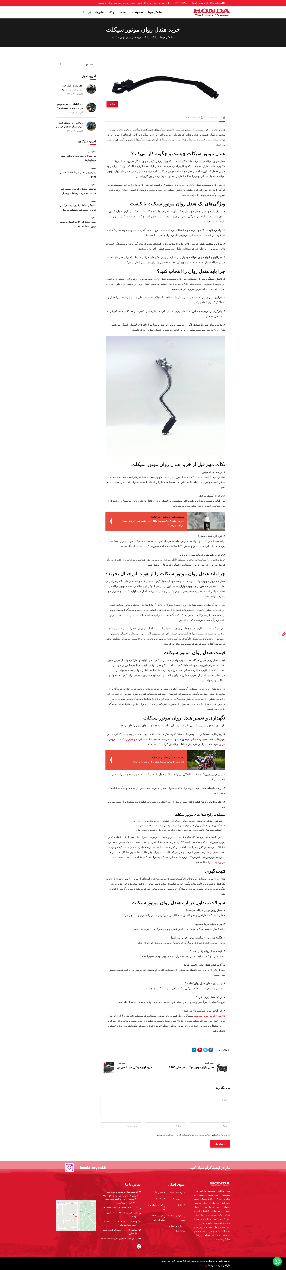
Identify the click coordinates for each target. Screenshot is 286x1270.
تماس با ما (177, 1199)
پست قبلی (209, 1063)
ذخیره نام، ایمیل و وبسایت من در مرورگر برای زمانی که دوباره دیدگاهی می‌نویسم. (192, 1135)
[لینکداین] (194, 1050)
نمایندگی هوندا (167, 37)
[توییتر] (205, 1050)
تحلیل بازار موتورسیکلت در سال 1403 (191, 1067)
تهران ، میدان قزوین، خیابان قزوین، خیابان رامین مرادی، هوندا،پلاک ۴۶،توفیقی (133, 3)
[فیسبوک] (210, 1050)
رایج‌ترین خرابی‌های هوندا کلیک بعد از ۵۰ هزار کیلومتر (69, 124)
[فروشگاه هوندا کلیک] (211, 12)
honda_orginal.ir (93, 1168)
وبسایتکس (202, 1265)
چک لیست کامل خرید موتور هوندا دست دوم (72, 87)
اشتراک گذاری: (223, 1050)
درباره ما (159, 1192)
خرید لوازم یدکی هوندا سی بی (134, 1067)
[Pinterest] (199, 1050)
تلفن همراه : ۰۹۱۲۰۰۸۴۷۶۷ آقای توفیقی (122, 1214)
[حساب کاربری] (89, 12)
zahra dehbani (193, 117)
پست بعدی (121, 1063)
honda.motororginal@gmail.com (207, 3)
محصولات (158, 1199)
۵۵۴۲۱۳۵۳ (179, 3)
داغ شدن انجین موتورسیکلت (209, 1015)
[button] (277, 1261)
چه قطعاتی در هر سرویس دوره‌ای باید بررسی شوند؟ (70, 106)
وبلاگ (155, 37)
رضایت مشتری (175, 1192)
